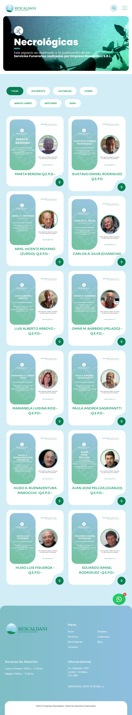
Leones (89, 91)
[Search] (114, 8)
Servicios (73, 636)
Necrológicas (75, 641)
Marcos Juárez (23, 103)
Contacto (73, 647)
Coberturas (103, 636)
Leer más (60, 182)
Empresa (102, 631)
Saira (73, 103)
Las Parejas (65, 91)
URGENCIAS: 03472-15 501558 (84, 686)
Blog (100, 641)
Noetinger (51, 103)
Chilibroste (38, 91)
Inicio (71, 631)
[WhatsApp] (119, 599)
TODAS (15, 91)
